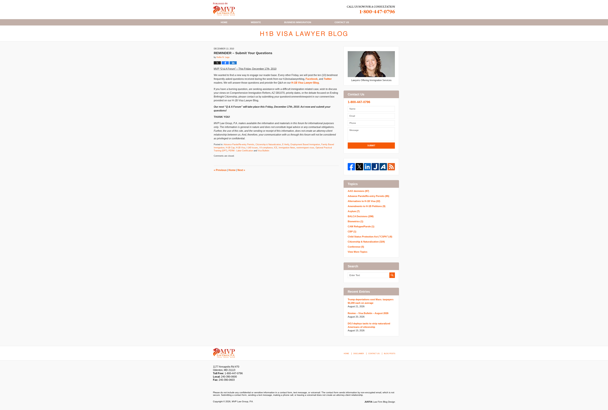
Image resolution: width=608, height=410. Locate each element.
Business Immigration (297, 22)
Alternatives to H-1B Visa (364, 201)
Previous (220, 170)
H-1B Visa (240, 147)
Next (241, 170)
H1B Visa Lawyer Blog (224, 9)
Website (256, 22)
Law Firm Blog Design (379, 402)
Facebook (312, 79)
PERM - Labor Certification (240, 150)
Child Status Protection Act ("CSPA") (370, 236)
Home (224, 22)
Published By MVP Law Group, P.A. (371, 10)
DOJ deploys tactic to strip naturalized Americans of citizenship (369, 325)
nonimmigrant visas (305, 147)
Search (392, 275)
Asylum (354, 211)
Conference (356, 246)
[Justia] (375, 166)
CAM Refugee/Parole (361, 226)
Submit (371, 145)
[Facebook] (351, 166)
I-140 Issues (252, 147)
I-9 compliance (266, 147)
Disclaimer (358, 353)
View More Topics (357, 251)
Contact (342, 22)
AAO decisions (358, 191)
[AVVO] (383, 166)
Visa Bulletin (263, 150)
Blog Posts (389, 353)
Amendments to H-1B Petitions (366, 206)
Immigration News (287, 147)
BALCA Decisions (361, 216)
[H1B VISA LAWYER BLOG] (304, 33)
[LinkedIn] (367, 166)
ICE (275, 147)
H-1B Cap (230, 147)
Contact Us (374, 353)
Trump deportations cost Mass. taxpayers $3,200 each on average (370, 301)
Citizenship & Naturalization (268, 144)
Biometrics (355, 221)
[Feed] (391, 166)
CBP (352, 231)
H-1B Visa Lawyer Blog (305, 82)
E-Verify (285, 144)
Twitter (328, 79)
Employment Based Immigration (305, 144)
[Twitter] (359, 166)
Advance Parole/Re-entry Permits (239, 144)
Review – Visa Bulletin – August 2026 (368, 313)
